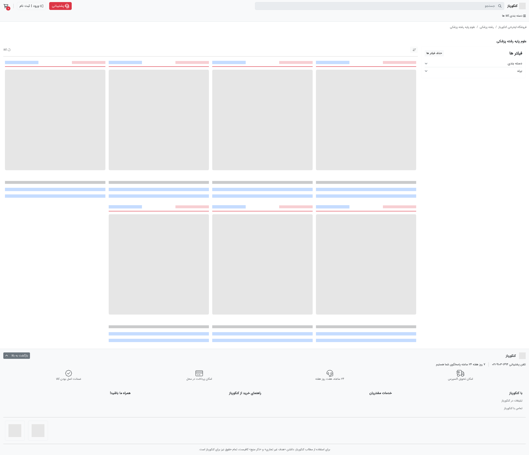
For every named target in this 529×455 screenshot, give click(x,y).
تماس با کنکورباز (513, 408)
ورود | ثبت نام (29, 5)
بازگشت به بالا (19, 355)
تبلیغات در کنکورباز (512, 401)
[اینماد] (15, 431)
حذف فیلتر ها (434, 53)
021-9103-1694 (500, 364)
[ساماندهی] (38, 431)
